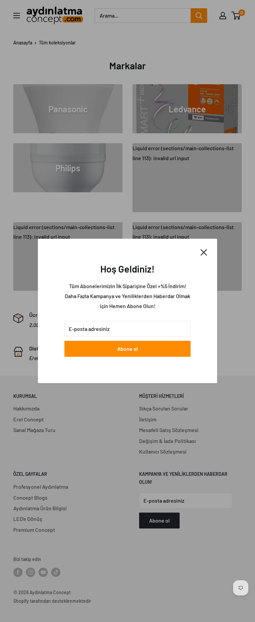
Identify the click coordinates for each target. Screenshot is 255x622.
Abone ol (127, 348)
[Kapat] (204, 252)
